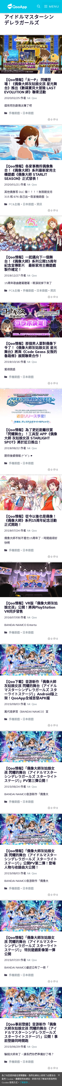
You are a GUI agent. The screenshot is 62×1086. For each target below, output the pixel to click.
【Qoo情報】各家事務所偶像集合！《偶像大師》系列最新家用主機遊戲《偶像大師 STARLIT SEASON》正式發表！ (30, 172)
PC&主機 (14, 204)
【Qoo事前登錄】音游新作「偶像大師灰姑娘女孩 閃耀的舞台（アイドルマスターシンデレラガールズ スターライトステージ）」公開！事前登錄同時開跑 (31, 1032)
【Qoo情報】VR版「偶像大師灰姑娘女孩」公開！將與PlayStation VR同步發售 (31, 607)
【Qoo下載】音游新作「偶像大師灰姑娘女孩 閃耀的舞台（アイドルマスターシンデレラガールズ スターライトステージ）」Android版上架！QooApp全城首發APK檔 (31, 690)
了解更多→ (25, 1082)
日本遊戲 (28, 113)
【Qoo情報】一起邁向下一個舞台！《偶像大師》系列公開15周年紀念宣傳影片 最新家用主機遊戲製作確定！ (30, 263)
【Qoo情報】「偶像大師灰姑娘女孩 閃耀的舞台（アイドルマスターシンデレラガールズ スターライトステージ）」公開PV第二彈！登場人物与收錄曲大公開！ (30, 859)
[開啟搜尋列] (38, 6)
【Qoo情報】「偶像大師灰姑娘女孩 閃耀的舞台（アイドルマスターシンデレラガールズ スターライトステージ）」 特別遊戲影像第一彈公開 (30, 945)
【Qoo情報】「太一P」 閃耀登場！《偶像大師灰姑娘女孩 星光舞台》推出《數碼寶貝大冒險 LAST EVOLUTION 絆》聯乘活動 (30, 86)
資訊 (39, 204)
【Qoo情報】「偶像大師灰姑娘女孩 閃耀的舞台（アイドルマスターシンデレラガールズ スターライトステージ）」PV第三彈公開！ (30, 774)
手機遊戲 (14, 113)
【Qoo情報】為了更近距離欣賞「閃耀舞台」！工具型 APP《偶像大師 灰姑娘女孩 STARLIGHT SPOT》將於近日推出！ (30, 436)
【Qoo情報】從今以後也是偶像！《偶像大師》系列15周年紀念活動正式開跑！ (30, 520)
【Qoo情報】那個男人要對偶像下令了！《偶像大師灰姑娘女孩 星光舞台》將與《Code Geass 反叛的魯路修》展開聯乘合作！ (30, 349)
